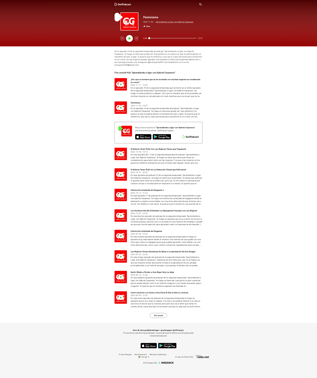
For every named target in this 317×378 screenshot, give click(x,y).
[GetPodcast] (121, 4)
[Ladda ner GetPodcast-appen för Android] (162, 137)
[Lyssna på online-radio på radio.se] (202, 356)
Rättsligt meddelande (158, 354)
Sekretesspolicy (140, 354)
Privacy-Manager (125, 354)
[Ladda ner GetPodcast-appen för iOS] (143, 137)
